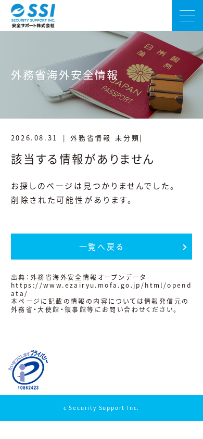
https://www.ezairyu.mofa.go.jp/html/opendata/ (101, 289)
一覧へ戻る (101, 246)
